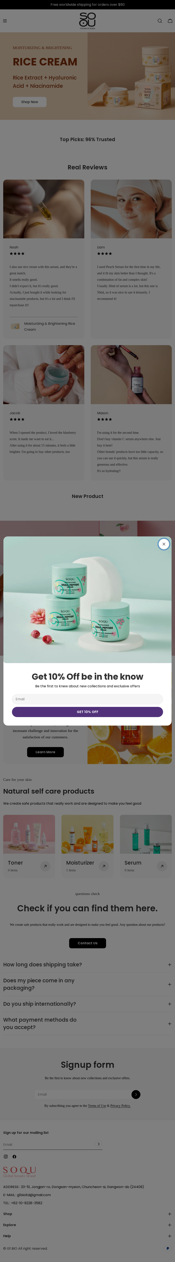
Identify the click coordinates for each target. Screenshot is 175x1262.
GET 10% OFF (87, 711)
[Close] (164, 544)
